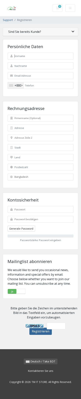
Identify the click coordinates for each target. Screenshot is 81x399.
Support (8, 20)
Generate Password (21, 228)
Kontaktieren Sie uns (40, 371)
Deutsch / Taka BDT (42, 361)
